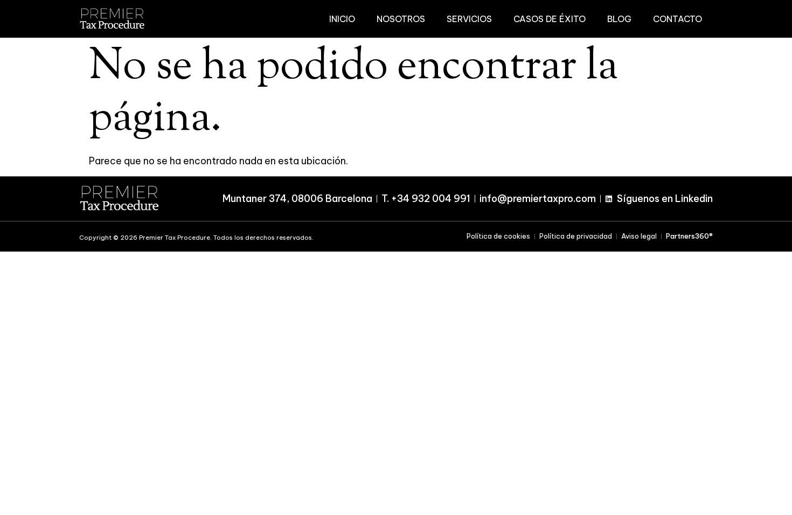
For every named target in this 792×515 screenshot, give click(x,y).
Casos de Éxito (549, 18)
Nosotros (401, 18)
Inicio (342, 18)
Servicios (469, 18)
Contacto (677, 18)
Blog (619, 18)
